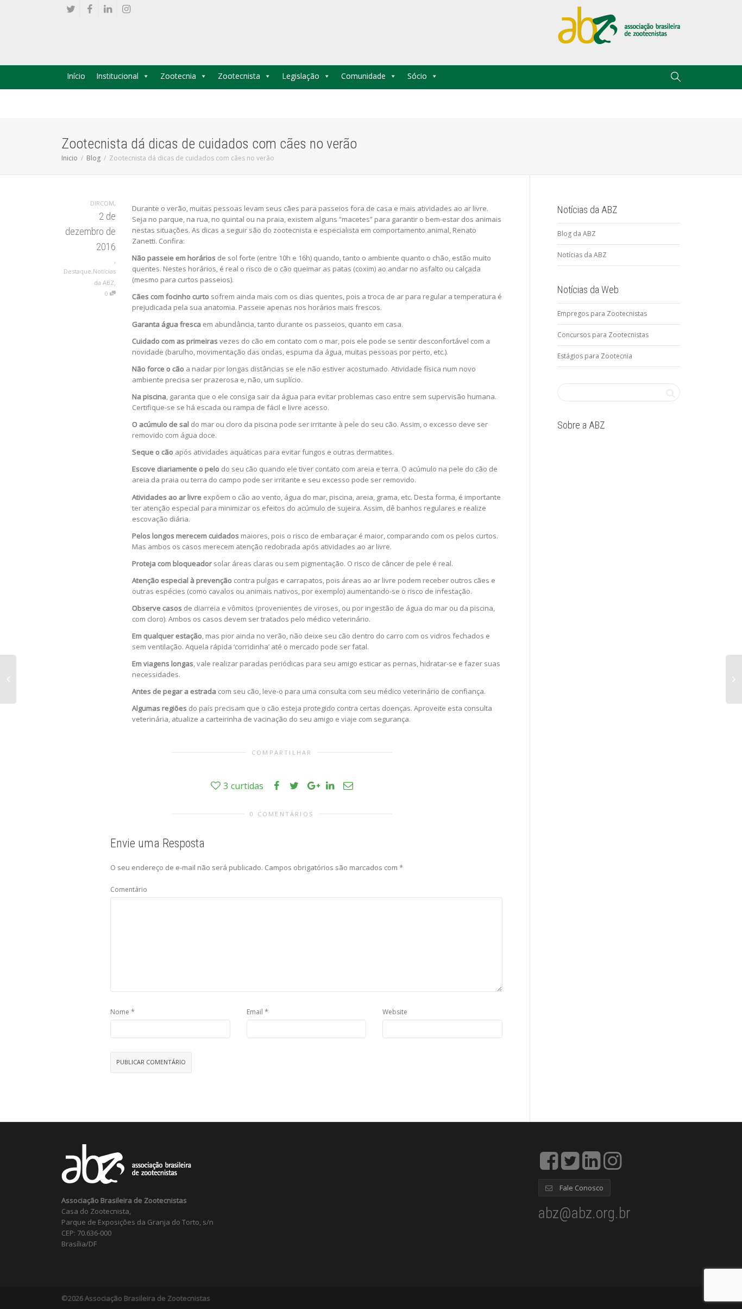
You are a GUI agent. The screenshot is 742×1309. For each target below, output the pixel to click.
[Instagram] (126, 9)
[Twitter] (71, 9)
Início (76, 76)
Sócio (417, 76)
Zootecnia (178, 76)
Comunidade (363, 76)
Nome (119, 1011)
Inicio (69, 158)
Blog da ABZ (576, 233)
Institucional (117, 76)
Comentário (128, 889)
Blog (93, 158)
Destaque (77, 271)
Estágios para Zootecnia (594, 356)
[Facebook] (89, 9)
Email (255, 1011)
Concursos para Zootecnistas (603, 334)
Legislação (300, 76)
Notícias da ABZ (582, 254)
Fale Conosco (580, 1188)
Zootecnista (239, 76)
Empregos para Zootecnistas (602, 313)
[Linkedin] (108, 9)
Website (394, 1011)
